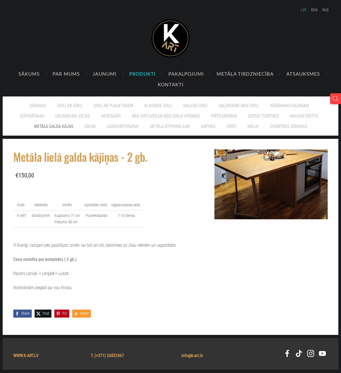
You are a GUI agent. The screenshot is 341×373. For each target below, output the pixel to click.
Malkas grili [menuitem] (195, 105)
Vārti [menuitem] (231, 126)
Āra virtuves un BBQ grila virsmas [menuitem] (166, 116)
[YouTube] (322, 353)
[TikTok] (299, 353)
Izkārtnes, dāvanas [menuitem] (288, 126)
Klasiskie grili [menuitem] (158, 105)
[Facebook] (287, 353)
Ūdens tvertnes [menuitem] (263, 116)
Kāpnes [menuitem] (208, 126)
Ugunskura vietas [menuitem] (72, 116)
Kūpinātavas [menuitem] (32, 116)
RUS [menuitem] (325, 10)
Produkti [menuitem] (142, 73)
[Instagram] (310, 353)
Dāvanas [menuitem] (38, 105)
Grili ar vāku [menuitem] (69, 105)
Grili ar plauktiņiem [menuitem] (113, 105)
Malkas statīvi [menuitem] (304, 116)
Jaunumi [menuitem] (104, 73)
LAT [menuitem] (303, 10)
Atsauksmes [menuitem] (303, 73)
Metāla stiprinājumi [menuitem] (170, 126)
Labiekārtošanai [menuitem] (123, 126)
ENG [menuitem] (314, 10)
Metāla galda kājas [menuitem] (53, 126)
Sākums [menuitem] (29, 73)
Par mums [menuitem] (66, 73)
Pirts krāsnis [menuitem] (224, 116)
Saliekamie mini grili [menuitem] (239, 105)
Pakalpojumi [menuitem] (186, 73)
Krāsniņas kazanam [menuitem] (289, 105)
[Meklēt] (335, 98)
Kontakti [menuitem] (171, 84)
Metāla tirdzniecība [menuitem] (245, 73)
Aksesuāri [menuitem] (111, 116)
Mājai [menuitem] (253, 126)
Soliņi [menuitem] (90, 126)
